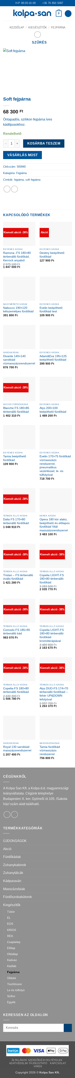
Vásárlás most (22, 155)
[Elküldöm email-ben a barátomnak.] (14, 189)
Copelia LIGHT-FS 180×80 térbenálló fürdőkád (52, 579)
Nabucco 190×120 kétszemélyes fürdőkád (18, 309)
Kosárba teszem (43, 143)
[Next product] (37, 34)
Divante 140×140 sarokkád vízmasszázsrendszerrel (19, 360)
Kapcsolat (58, 1063)
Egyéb (11, 1002)
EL (9, 917)
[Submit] (68, 1028)
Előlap (11, 948)
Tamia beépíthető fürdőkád (14, 458)
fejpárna (19, 179)
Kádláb (11, 966)
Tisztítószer (14, 984)
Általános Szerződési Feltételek (37, 1060)
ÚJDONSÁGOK (15, 841)
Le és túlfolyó (16, 990)
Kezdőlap (17, 27)
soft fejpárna (32, 179)
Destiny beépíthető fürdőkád (52, 254)
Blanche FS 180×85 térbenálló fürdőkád (16, 409)
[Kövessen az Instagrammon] (14, 814)
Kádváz (12, 960)
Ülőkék (11, 978)
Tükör (11, 911)
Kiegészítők (37, 27)
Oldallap (12, 954)
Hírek (38, 1066)
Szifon (11, 996)
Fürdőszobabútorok (17, 897)
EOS (10, 923)
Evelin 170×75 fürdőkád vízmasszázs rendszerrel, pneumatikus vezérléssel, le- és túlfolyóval (55, 465)
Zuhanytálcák (13, 873)
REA (10, 936)
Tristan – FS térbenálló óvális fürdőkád (18, 577)
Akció (7, 849)
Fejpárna (58, 27)
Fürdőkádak (12, 857)
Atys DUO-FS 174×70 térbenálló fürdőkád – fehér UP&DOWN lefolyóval (54, 694)
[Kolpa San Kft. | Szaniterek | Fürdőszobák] (31, 13)
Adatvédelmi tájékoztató (28, 1063)
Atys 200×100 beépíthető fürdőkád (53, 409)
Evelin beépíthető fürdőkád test (51, 309)
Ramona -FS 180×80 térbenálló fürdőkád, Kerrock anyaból (17, 256)
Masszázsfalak (14, 889)
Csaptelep (13, 942)
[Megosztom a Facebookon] (7, 189)
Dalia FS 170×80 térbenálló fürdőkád (16, 521)
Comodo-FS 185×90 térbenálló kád (16, 631)
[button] (5, 14)
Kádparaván (12, 881)
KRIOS (11, 930)
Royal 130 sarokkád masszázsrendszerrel (17, 748)
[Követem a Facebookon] (7, 814)
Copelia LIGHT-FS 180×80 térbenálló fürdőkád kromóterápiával (52, 635)
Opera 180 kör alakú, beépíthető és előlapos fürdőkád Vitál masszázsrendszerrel (55, 525)
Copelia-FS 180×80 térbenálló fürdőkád (16, 690)
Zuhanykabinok (14, 865)
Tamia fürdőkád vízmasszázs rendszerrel (50, 750)
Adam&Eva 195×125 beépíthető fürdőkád (53, 358)
